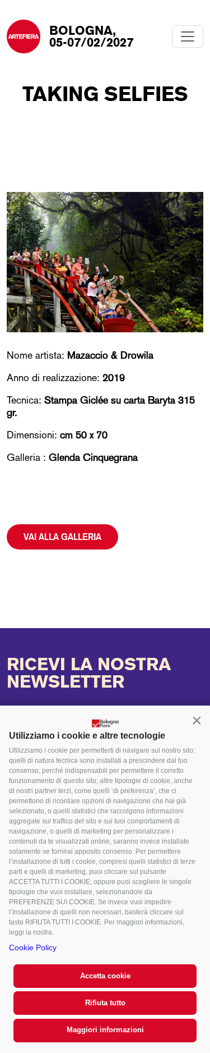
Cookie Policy (33, 947)
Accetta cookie (105, 976)
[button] (196, 720)
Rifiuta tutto (105, 1003)
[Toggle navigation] (187, 36)
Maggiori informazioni (105, 1029)
